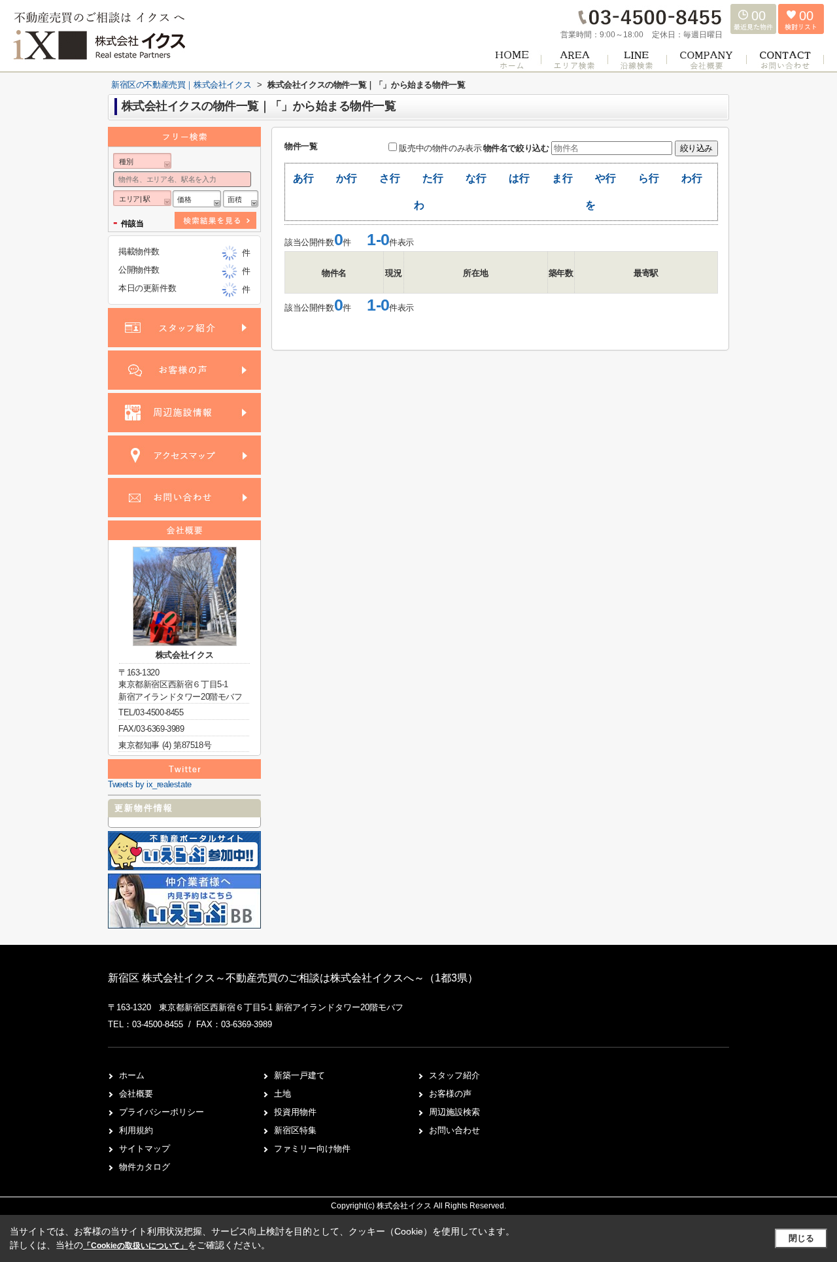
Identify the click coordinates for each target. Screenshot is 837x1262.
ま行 (562, 178)
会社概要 (136, 1094)
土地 (282, 1094)
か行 (346, 178)
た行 (432, 178)
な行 (476, 178)
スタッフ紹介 (454, 1075)
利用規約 (136, 1130)
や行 (605, 178)
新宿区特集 (295, 1130)
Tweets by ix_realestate (150, 784)
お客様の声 (450, 1094)
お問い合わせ (454, 1130)
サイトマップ (144, 1148)
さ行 (389, 178)
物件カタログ (144, 1167)
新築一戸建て (299, 1075)
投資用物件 (295, 1112)
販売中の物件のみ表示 (440, 148)
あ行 (303, 178)
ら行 (648, 178)
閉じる (801, 1238)
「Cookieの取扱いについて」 (135, 1245)
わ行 (691, 178)
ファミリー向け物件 (312, 1148)
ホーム (132, 1075)
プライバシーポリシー (161, 1112)
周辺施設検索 (454, 1112)
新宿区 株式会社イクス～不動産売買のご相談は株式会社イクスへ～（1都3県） (293, 977)
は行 (519, 178)
